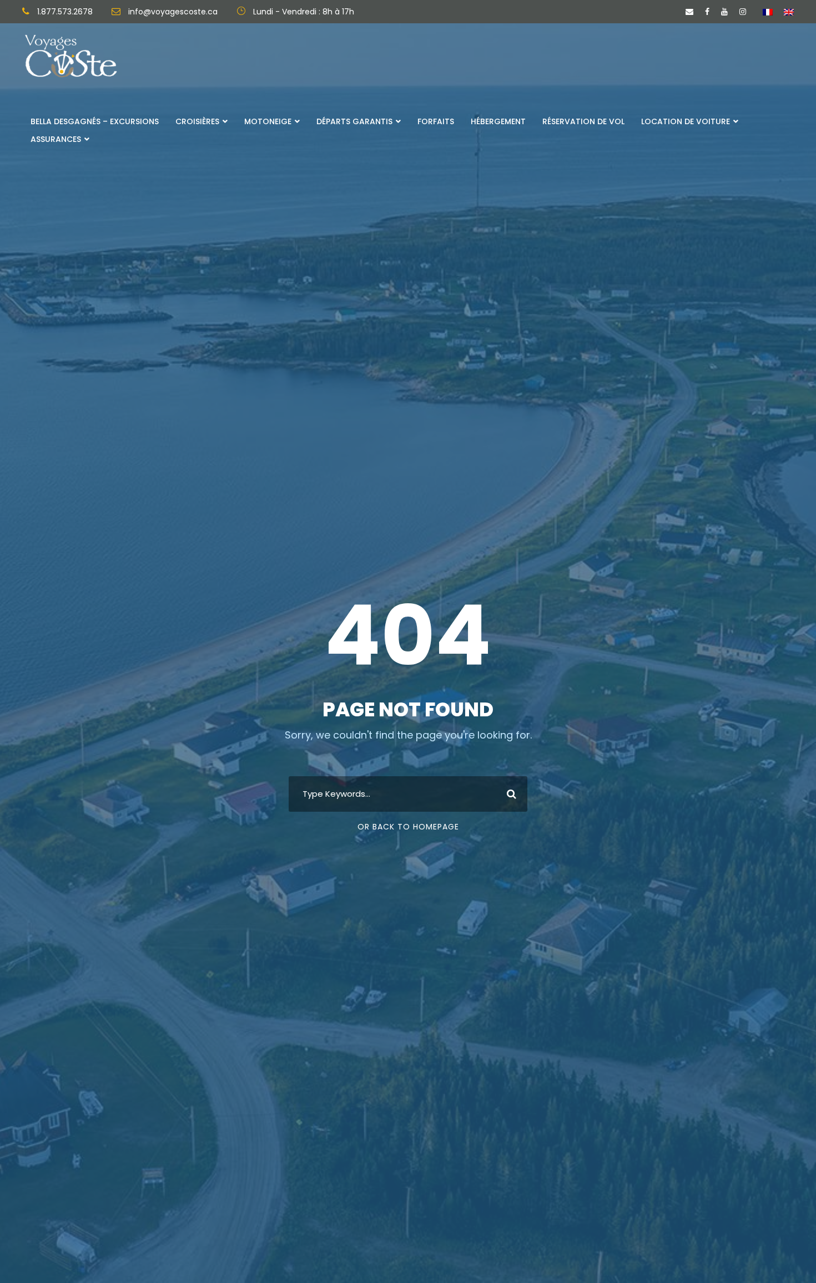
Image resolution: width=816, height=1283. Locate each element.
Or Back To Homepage (408, 826)
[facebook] (707, 11)
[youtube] (724, 11)
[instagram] (742, 11)
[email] (689, 11)
